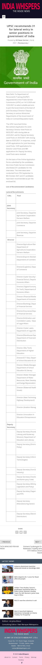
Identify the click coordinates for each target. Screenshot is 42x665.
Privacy (27, 657)
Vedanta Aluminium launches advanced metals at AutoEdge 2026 (27, 567)
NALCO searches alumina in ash (25, 600)
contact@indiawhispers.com (21, 648)
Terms (21, 657)
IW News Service (22, 40)
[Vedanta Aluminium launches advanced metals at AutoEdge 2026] (7, 569)
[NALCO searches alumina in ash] (7, 603)
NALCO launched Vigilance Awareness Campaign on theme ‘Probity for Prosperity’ (25, 613)
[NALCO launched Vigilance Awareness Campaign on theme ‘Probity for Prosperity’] (7, 614)
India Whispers (24, 654)
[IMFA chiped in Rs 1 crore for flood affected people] (7, 579)
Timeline (21, 660)
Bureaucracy (23, 43)
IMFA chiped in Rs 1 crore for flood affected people (26, 578)
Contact (14, 657)
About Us (7, 657)
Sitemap (33, 657)
